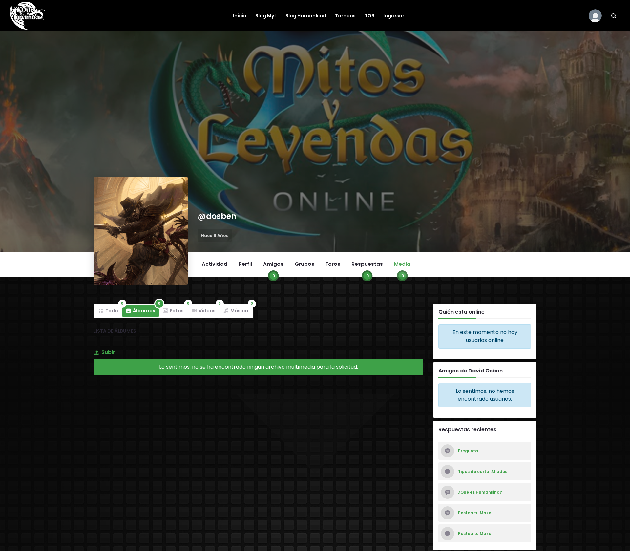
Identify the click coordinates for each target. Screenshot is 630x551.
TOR (369, 15)
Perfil (245, 264)
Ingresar (393, 15)
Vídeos (209, 309)
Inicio (239, 15)
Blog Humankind (305, 15)
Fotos (178, 309)
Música (241, 309)
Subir (108, 352)
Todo (113, 309)
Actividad (214, 264)
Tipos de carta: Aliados (482, 471)
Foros (333, 264)
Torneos (345, 15)
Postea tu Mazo (474, 513)
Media (402, 269)
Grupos (304, 264)
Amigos (273, 269)
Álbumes (146, 309)
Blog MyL (266, 15)
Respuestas (367, 269)
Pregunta (468, 451)
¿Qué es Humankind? (480, 492)
